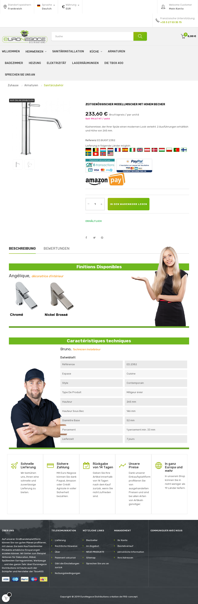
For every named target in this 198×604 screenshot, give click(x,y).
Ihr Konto (122, 540)
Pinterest (104, 238)
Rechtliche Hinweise (66, 546)
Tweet (96, 238)
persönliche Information (131, 552)
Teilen (88, 238)
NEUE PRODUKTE (95, 552)
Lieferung (60, 540)
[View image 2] (29, 164)
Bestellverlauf (125, 546)
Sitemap (91, 557)
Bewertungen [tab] (56, 248)
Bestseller (92, 540)
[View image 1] (18, 164)
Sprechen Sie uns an (97, 563)
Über (57, 552)
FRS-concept (130, 596)
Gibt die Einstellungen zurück (67, 565)
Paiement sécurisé (65, 557)
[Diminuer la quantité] (88, 204)
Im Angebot (92, 546)
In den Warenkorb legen (128, 204)
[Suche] (140, 36)
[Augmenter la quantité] (101, 204)
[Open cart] (6, 598)
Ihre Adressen (125, 557)
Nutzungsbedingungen (67, 573)
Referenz (90, 140)
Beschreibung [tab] (22, 248)
